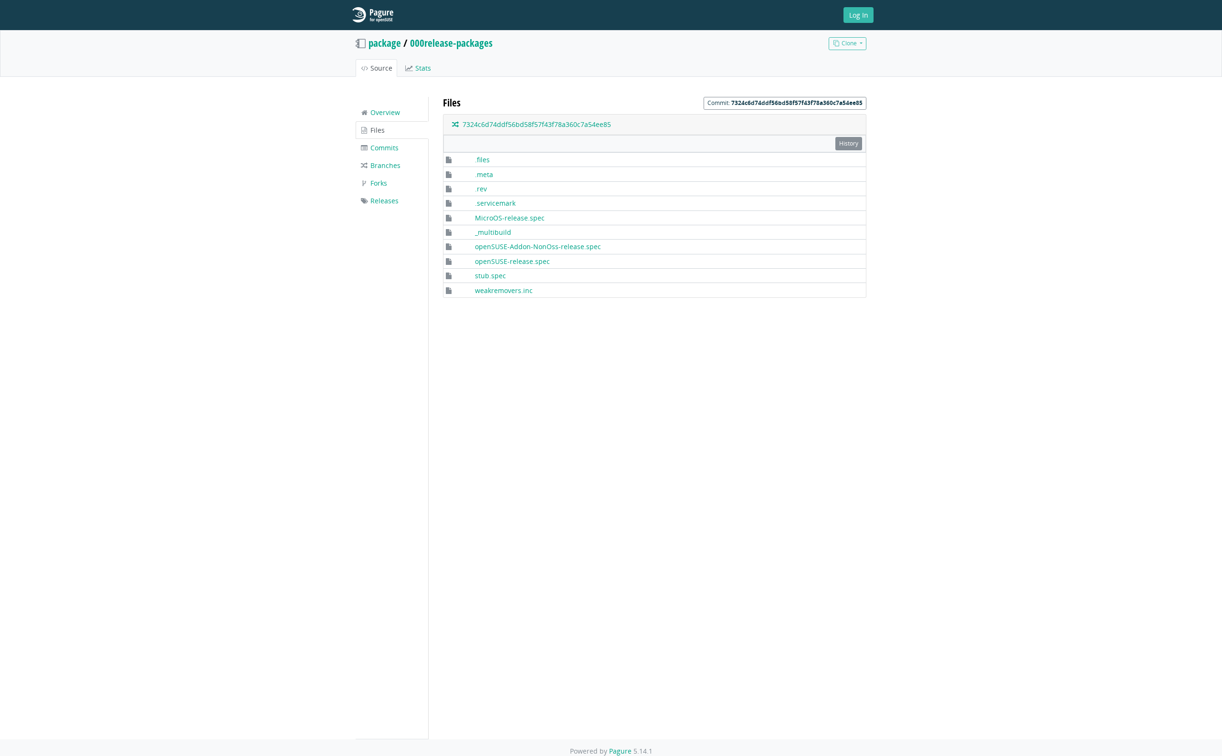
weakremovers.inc (504, 290)
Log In (858, 15)
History (848, 143)
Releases (384, 200)
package (385, 43)
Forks (378, 183)
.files (482, 159)
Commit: (785, 103)
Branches (384, 165)
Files (377, 130)
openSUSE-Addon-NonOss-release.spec (538, 246)
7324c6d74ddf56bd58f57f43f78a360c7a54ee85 (535, 124)
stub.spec (490, 275)
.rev (481, 188)
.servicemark (495, 203)
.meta (484, 174)
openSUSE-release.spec (512, 261)
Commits (384, 147)
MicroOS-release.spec (510, 217)
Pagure (620, 751)
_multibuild (493, 232)
